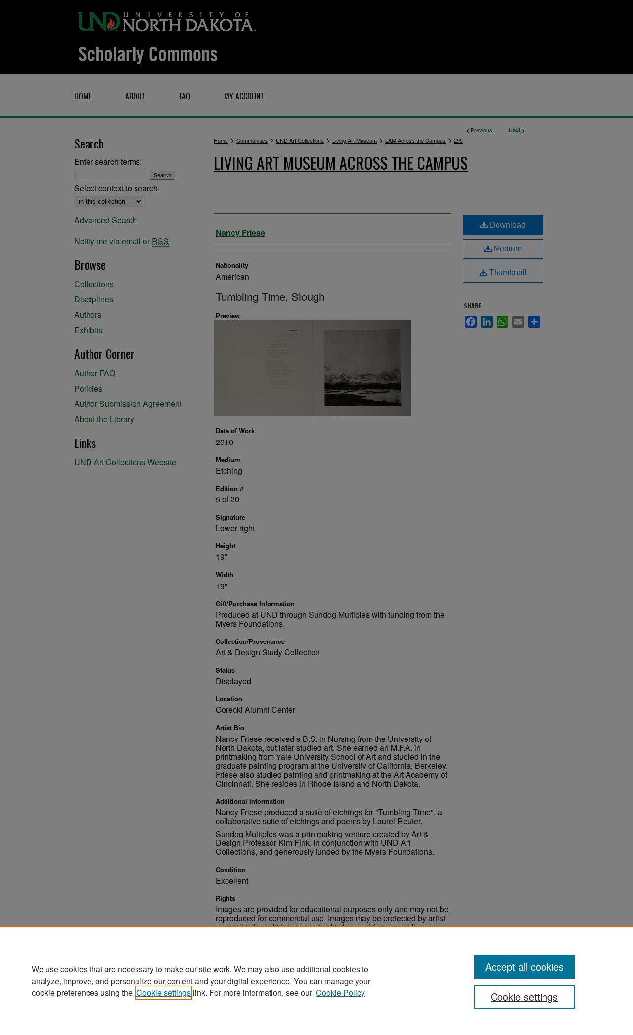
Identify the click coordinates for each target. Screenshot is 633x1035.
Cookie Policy (340, 992)
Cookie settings (163, 992)
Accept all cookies (524, 966)
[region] (316, 980)
